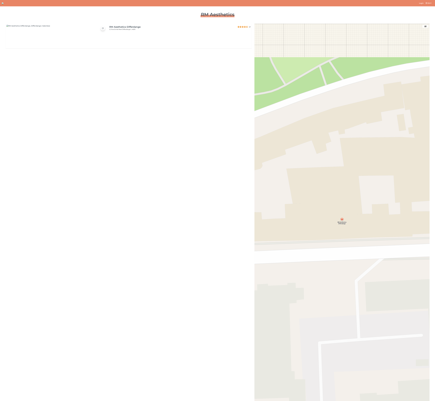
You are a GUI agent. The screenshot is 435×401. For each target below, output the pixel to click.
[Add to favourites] (103, 28)
